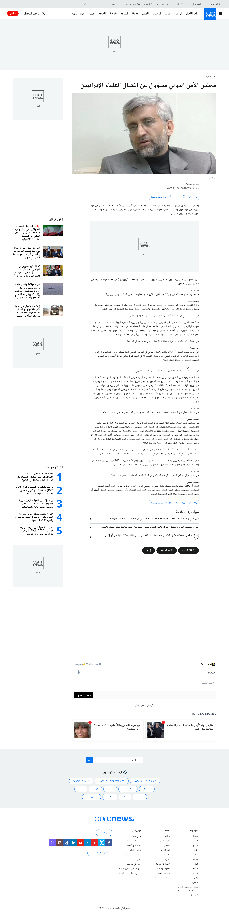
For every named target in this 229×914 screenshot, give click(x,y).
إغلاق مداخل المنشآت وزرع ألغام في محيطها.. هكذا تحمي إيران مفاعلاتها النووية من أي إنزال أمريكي (152, 537)
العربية (215, 4)
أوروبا (178, 13)
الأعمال (157, 13)
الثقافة (124, 13)
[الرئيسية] (215, 76)
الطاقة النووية (188, 550)
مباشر (13, 13)
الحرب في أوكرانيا (81, 781)
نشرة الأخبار (165, 841)
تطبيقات (166, 860)
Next (135, 13)
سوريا (110, 789)
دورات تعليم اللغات (162, 878)
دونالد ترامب (128, 789)
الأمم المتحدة (167, 550)
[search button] (85, 4)
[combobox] (102, 4)
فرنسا (95, 789)
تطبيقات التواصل (162, 864)
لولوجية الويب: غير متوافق (130, 869)
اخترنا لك (56, 219)
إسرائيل (146, 789)
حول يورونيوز (135, 836)
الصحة (102, 13)
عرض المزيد (136, 831)
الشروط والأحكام (134, 846)
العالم (168, 13)
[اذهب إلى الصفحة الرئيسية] (210, 14)
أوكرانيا (109, 797)
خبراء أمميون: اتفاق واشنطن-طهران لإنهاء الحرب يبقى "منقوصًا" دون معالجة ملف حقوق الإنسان (150, 527)
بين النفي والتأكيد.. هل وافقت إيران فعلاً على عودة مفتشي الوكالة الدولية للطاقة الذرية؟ (154, 519)
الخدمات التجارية (134, 841)
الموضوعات (193, 831)
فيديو (92, 13)
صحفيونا (194, 882)
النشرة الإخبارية (101, 853)
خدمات (166, 831)
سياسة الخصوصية (133, 855)
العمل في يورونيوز (133, 864)
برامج (196, 878)
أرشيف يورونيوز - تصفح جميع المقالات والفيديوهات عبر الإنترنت (187, 890)
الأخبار (208, 76)
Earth (113, 13)
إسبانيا (140, 797)
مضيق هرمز (91, 797)
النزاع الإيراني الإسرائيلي (145, 781)
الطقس (167, 846)
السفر (145, 13)
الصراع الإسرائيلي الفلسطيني (111, 781)
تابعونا (167, 855)
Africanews (164, 873)
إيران (148, 550)
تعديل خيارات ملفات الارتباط (129, 873)
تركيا (125, 797)
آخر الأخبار (191, 13)
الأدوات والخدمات (162, 869)
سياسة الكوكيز (135, 850)
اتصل (139, 860)
